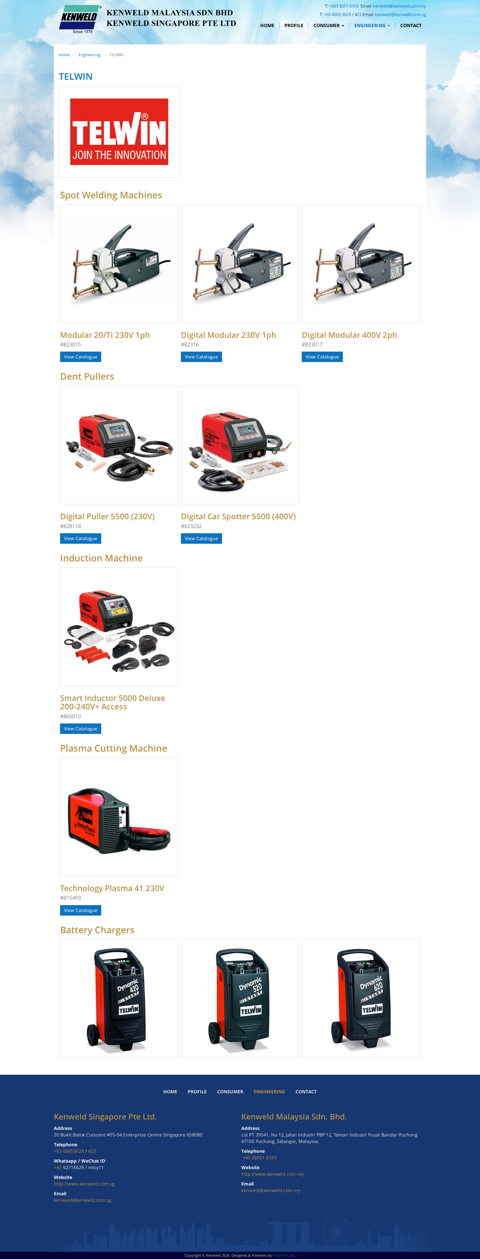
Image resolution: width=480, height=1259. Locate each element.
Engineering (370, 25)
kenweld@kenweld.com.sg (400, 14)
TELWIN (76, 76)
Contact (411, 25)
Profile (293, 25)
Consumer (327, 25)
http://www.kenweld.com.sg (84, 1184)
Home (267, 25)
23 (359, 14)
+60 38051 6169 (260, 1157)
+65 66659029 (69, 1151)
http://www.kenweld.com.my (272, 1174)
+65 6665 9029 (337, 14)
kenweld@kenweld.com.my (399, 6)
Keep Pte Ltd (284, 1255)
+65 (58, 1167)
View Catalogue (80, 357)
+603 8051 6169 (344, 6)
